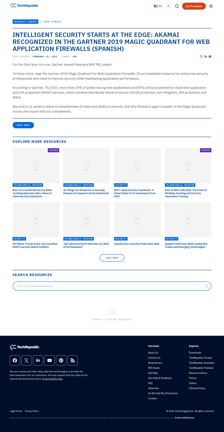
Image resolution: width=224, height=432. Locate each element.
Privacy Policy (32, 411)
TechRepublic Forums (200, 357)
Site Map (153, 373)
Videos (193, 383)
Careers (152, 398)
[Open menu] (211, 6)
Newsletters (155, 362)
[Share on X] (201, 56)
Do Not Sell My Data (52, 378)
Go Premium (194, 6)
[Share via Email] (209, 56)
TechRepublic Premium (201, 368)
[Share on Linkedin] (205, 56)
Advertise (153, 388)
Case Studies (52, 21)
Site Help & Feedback (160, 378)
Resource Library (25, 21)
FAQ (150, 383)
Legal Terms (16, 411)
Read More (23, 125)
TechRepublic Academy (201, 362)
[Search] (177, 6)
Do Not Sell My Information (163, 393)
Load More (112, 257)
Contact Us (154, 357)
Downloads (195, 352)
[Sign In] (168, 6)
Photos (193, 378)
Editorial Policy (197, 388)
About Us (153, 352)
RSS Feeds (154, 368)
